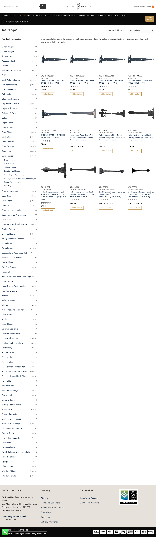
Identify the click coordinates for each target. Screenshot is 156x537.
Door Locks (6, 205)
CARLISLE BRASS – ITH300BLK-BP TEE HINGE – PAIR (111, 82)
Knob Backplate (8, 314)
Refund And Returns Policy (52, 507)
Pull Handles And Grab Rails (14, 371)
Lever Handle (8, 324)
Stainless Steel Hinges (11, 418)
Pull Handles (7, 361)
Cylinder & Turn (9, 113)
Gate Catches (8, 281)
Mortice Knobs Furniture (12, 342)
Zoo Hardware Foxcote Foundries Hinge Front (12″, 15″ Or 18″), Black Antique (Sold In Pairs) (141, 194)
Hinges (21, 16)
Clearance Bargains (10, 98)
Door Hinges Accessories (14, 174)
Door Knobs (49, 16)
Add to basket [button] (48, 94)
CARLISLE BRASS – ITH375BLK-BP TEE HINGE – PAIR (82, 82)
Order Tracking (21, 530)
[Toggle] (35, 60)
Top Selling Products (11, 437)
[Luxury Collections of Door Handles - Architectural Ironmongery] (78, 6)
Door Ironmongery (10, 191)
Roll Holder (7, 380)
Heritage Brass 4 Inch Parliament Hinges (20, 178)
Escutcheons (7, 248)
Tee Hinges (8, 185)
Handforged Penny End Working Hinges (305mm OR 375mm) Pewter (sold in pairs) (83, 137)
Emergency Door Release (13, 238)
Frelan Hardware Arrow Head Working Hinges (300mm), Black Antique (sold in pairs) (141, 137)
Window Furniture (86, 16)
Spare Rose (7, 409)
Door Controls (8, 141)
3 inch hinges (8, 46)
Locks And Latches (66, 16)
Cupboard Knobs (9, 108)
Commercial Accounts (89, 502)
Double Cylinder (9, 229)
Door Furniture (34, 16)
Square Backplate (9, 414)
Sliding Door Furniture (11, 404)
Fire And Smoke (9, 267)
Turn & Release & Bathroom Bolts (16, 452)
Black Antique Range (11, 79)
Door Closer (7, 132)
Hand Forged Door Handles (14, 286)
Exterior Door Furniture (12, 257)
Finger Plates (7, 262)
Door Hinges (7, 155)
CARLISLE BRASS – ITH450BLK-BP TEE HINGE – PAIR (53, 82)
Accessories (7, 56)
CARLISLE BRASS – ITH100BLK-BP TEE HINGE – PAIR (53, 136)
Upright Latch (8, 461)
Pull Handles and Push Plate (14, 376)
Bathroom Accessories (11, 70)
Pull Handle (7, 357)
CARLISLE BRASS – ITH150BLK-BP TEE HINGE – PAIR (140, 82)
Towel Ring (6, 442)
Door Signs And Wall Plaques (15, 224)
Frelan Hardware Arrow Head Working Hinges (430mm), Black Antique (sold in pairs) (83, 194)
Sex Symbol (7, 395)
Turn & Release (8, 447)
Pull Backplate (8, 352)
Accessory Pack (8, 60)
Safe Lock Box (8, 385)
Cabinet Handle (9, 89)
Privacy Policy (46, 512)
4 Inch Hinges (8, 51)
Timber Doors (8, 433)
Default (5, 117)
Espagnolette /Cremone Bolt (15, 22)
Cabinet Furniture (105, 16)
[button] (139, 6)
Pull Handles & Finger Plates (14, 366)
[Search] (43, 6)
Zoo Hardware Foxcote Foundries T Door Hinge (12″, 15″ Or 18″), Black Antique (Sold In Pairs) (112, 194)
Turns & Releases (9, 456)
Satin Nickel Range (10, 390)
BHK (3, 75)
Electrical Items (8, 233)
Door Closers (7, 136)
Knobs (4, 319)
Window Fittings (9, 471)
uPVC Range (7, 466)
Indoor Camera (8, 300)
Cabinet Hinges (10, 167)
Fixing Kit (6, 271)
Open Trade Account (89, 497)
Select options (77, 151)
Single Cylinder (8, 399)
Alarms (5, 65)
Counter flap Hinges (12, 171)
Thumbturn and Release (12, 428)
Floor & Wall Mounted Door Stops (16, 276)
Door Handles (8, 16)
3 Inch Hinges (9, 160)
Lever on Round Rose (11, 333)
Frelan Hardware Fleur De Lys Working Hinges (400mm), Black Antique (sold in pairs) (112, 137)
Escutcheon (7, 243)
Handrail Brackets (9, 290)
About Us (45, 497)
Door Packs (6, 219)
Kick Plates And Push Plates (13, 309)
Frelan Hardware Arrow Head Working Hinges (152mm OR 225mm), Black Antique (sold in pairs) (53, 195)
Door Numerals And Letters (14, 214)
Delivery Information (49, 521)
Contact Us (45, 517)
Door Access (7, 127)
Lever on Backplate (10, 328)
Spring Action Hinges (12, 182)
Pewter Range (8, 347)
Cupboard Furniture (10, 103)
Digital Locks (120, 16)
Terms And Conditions (50, 502)
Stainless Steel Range (11, 423)
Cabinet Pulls (7, 94)
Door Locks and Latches (12, 210)
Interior (5, 305)
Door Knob (6, 195)
